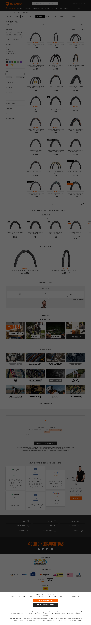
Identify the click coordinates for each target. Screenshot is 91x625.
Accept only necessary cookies (45, 605)
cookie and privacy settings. (67, 596)
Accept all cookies (44, 600)
